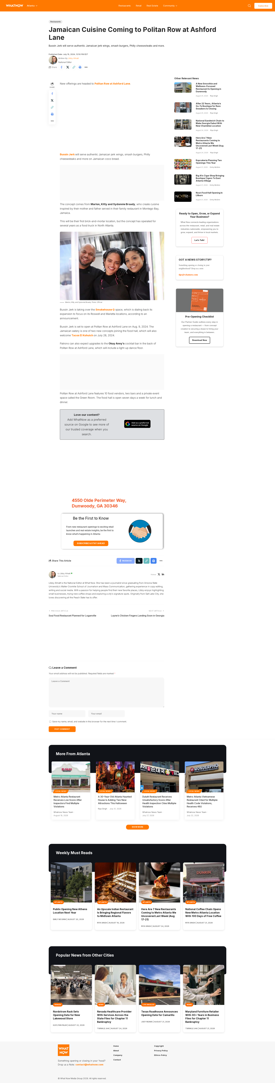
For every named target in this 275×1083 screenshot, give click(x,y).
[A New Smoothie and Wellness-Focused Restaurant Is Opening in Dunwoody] (182, 87)
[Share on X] (67, 67)
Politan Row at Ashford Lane (112, 83)
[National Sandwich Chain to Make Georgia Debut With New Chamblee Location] (182, 124)
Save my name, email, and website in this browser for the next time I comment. (89, 721)
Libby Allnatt (73, 58)
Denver (57, 1005)
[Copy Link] (74, 67)
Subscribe (263, 6)
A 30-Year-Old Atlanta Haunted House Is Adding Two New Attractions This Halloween (115, 800)
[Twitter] (158, 574)
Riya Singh (214, 96)
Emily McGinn (215, 167)
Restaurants (124, 5)
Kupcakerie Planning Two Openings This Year (209, 161)
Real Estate (152, 5)
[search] (249, 5)
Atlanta (58, 902)
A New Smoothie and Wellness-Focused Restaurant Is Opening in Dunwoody (208, 87)
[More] (86, 67)
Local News (60, 791)
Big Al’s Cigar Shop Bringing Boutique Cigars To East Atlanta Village (210, 178)
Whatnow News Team (63, 812)
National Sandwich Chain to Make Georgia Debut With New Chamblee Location (210, 123)
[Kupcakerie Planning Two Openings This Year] (182, 164)
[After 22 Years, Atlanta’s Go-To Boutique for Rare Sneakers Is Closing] (182, 107)
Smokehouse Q (105, 309)
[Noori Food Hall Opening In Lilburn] (182, 197)
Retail (139, 5)
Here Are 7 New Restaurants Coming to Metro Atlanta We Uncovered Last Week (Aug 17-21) (209, 143)
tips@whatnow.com (188, 274)
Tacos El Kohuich (82, 335)
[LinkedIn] (163, 574)
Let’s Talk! (200, 240)
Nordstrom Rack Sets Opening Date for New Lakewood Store (66, 1015)
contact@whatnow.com (89, 1064)
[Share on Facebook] (61, 67)
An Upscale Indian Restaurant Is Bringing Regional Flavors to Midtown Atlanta (115, 913)
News (101, 1005)
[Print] (80, 67)
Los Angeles (148, 1005)
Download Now (199, 340)
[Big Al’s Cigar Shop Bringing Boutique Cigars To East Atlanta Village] (182, 179)
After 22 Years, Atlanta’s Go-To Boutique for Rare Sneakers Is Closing (208, 106)
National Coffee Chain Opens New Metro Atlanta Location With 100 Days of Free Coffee (203, 913)
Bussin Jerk (67, 154)
